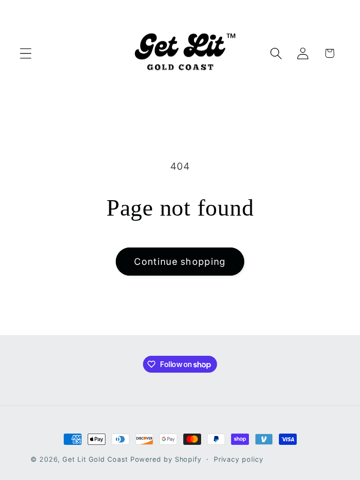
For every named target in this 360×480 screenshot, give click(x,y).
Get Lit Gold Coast (95, 459)
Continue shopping (179, 261)
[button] (25, 53)
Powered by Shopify (166, 459)
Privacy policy (238, 459)
